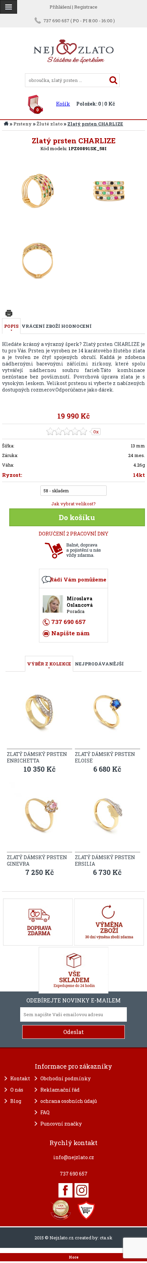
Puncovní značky (61, 1123)
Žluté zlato (50, 124)
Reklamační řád (60, 1089)
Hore (74, 1257)
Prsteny (22, 124)
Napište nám (70, 633)
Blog (15, 1101)
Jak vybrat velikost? (73, 504)
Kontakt (20, 1078)
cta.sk (106, 1238)
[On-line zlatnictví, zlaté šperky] (8, 7)
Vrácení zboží (41, 326)
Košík (63, 103)
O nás (16, 1089)
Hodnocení (76, 326)
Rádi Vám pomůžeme (78, 579)
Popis (11, 326)
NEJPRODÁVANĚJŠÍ (99, 664)
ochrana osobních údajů (68, 1101)
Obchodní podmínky (65, 1078)
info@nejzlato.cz (73, 1157)
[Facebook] (65, 1190)
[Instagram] (82, 1190)
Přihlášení (60, 7)
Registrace (85, 7)
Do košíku (77, 517)
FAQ (45, 1112)
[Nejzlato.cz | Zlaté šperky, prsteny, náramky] (73, 70)
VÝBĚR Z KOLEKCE (49, 664)
